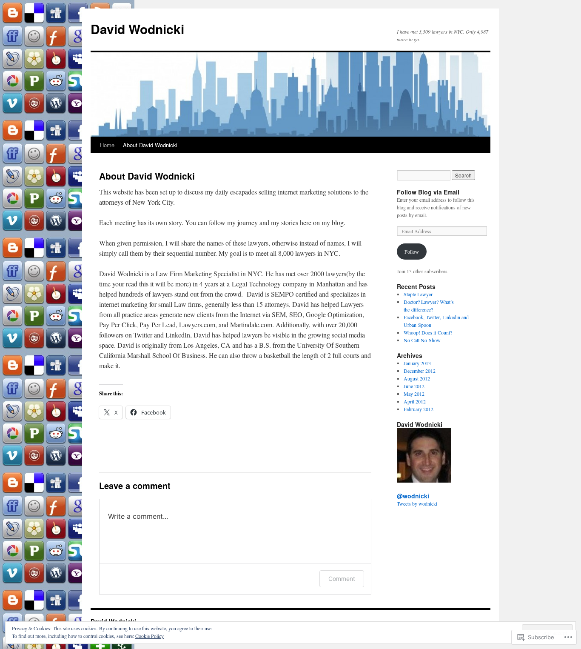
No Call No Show (422, 340)
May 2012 (414, 393)
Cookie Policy (149, 635)
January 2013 (417, 363)
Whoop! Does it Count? (428, 332)
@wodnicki (413, 496)
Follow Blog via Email (428, 192)
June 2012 (414, 386)
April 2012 (415, 401)
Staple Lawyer (418, 294)
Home (107, 145)
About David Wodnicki (150, 145)
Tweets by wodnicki (417, 503)
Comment (341, 578)
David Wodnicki (137, 29)
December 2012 (420, 370)
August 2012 (417, 378)
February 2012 (418, 409)
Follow (411, 251)
